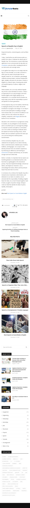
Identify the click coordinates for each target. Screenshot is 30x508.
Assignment (15, 412)
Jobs (15, 425)
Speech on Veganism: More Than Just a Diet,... (15, 285)
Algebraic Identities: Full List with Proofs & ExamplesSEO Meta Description (19, 370)
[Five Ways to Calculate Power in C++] (6, 399)
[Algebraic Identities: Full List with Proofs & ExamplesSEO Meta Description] (6, 370)
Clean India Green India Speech (15, 260)
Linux (3, 474)
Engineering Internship (7, 465)
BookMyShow (5, 461)
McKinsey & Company (20, 474)
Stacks (16, 486)
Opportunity (22, 477)
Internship (25, 470)
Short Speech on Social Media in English (17, 193)
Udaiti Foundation (6, 490)
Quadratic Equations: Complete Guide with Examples (20, 378)
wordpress (24, 490)
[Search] (28, 16)
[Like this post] (14, 205)
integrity (17, 116)
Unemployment (16, 490)
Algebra (4, 456)
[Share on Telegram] (13, 207)
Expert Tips (25, 468)
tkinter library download (8, 488)
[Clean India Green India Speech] (15, 249)
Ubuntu (24, 488)
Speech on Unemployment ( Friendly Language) (15, 310)
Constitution (5, 65)
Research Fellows (6, 481)
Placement (15, 429)
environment (5, 152)
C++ (11, 461)
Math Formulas (10, 474)
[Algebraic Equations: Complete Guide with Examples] (6, 389)
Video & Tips (15, 446)
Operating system (13, 477)
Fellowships (15, 418)
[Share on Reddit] (23, 205)
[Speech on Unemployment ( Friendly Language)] (15, 299)
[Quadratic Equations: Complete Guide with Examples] (6, 380)
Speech (15, 436)
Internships (15, 422)
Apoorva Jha (10, 48)
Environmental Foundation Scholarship (11, 468)
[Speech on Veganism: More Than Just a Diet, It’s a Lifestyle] (15, 274)
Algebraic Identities (6, 459)
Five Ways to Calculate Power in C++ (20, 397)
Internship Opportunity (7, 472)
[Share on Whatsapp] (26, 205)
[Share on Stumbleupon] (25, 205)
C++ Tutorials (17, 461)
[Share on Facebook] (16, 205)
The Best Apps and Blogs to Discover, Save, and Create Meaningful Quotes (19, 360)
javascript (17, 472)
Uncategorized (15, 442)
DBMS (20, 463)
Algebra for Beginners (13, 456)
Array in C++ (15, 459)
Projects (15, 432)
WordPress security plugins (8, 495)
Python (12, 479)
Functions (4, 470)
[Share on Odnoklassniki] (21, 205)
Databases (14, 463)
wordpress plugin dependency (9, 493)
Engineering (15, 415)
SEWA (21, 481)
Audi (21, 459)
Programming (5, 479)
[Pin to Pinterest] (20, 205)
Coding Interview (6, 463)
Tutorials (15, 439)
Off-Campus (4, 477)
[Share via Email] (16, 207)
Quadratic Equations (21, 479)
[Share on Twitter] (18, 205)
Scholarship (15, 481)
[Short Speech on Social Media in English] (15, 324)
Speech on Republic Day (8, 199)
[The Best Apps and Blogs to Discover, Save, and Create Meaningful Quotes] (6, 361)
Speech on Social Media (7, 486)
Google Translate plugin (14, 470)
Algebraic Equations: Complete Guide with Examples (19, 388)
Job (22, 472)
